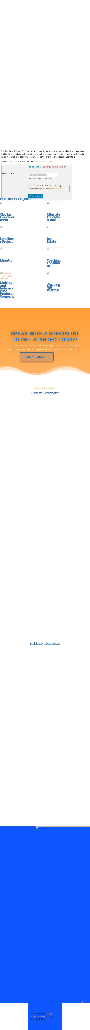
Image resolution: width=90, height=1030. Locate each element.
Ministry (6, 260)
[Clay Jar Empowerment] (7, 207)
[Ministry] (7, 252)
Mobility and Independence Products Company (7, 289)
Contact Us (21, 687)
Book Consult (36, 357)
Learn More (22, 733)
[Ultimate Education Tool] (54, 207)
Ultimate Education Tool (53, 217)
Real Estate (51, 240)
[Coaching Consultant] (54, 252)
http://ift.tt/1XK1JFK (43, 161)
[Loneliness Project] (7, 231)
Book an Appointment (23, 113)
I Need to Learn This (22, 104)
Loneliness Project (7, 240)
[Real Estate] (54, 231)
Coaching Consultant (53, 263)
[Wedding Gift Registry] (54, 277)
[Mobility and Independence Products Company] (7, 276)
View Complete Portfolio (52, 188)
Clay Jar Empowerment (7, 217)
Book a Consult (22, 810)
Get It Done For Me (32, 89)
